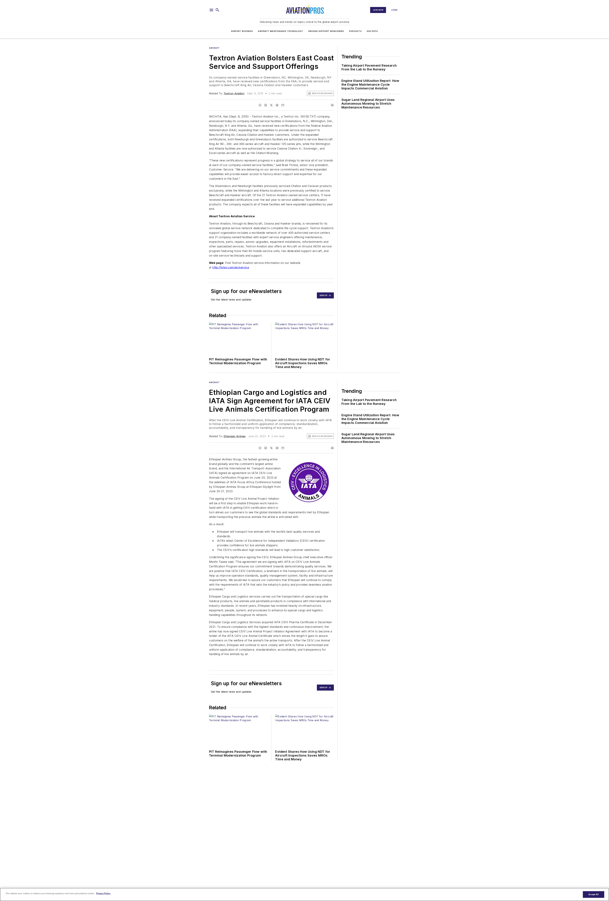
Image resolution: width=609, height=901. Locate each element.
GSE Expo (372, 31)
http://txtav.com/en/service (230, 267)
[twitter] (271, 105)
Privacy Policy (103, 893)
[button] (211, 10)
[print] (332, 105)
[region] (304, 894)
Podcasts (355, 31)
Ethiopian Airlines (235, 436)
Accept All (593, 894)
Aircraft (214, 48)
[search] (217, 10)
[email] (282, 105)
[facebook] (260, 105)
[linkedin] (265, 105)
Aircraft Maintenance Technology (280, 31)
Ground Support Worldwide (326, 31)
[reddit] (277, 105)
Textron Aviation (234, 93)
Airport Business (242, 31)
